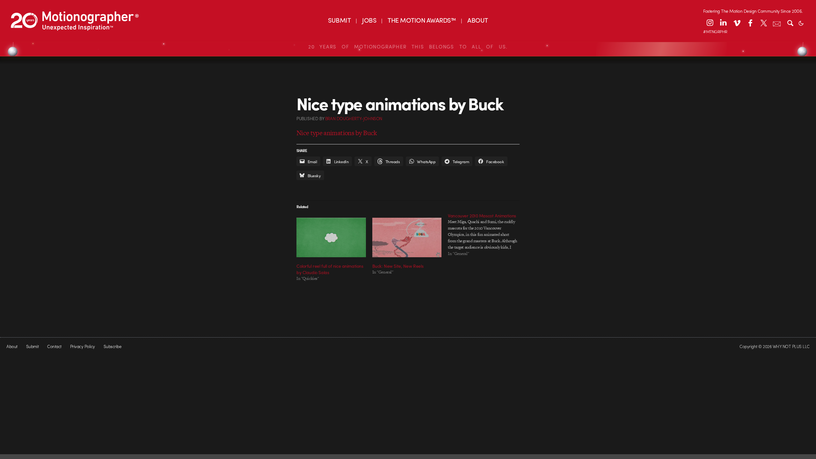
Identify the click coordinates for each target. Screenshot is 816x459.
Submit (32, 346)
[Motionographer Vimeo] (736, 22)
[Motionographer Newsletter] (777, 22)
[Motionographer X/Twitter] (763, 22)
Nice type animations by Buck (336, 132)
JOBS (369, 20)
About (11, 346)
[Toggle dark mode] (801, 22)
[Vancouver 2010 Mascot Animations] (486, 234)
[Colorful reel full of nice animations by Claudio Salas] (331, 237)
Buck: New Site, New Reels (398, 266)
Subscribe (112, 346)
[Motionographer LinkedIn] (723, 22)
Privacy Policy (82, 346)
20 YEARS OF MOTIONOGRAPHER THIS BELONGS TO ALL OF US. (408, 46)
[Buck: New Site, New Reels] (407, 237)
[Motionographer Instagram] (710, 22)
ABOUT (477, 20)
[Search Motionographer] (790, 22)
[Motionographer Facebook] (750, 22)
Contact (54, 346)
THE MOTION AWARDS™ (422, 20)
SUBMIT (339, 20)
